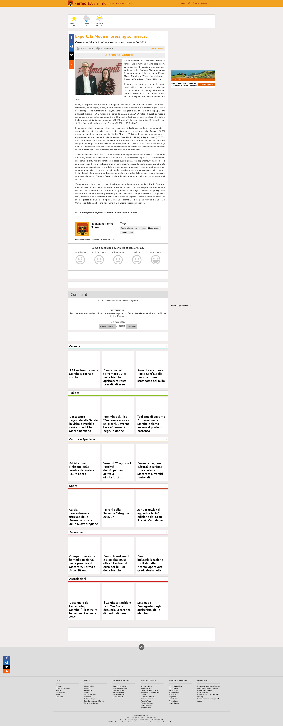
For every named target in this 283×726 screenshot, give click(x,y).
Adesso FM (74, 24)
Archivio (87, 688)
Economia (59, 697)
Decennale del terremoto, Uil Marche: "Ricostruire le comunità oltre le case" (83, 610)
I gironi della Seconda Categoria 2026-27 (116, 513)
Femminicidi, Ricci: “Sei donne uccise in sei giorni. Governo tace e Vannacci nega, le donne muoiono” (116, 425)
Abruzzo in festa (146, 688)
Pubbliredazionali (90, 694)
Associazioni (157, 48)
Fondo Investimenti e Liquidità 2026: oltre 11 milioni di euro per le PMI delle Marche (116, 563)
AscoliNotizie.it (117, 697)
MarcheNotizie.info (119, 686)
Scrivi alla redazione (91, 703)
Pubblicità (153, 722)
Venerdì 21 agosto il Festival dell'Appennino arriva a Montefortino (117, 470)
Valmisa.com (173, 690)
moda (144, 228)
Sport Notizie (173, 699)
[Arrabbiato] (80, 259)
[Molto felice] (155, 259)
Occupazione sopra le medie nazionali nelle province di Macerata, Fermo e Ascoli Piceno (82, 563)
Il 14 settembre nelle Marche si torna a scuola (83, 373)
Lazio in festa (145, 694)
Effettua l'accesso (107, 326)
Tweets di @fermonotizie (181, 306)
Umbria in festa (146, 705)
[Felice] (136, 259)
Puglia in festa (146, 701)
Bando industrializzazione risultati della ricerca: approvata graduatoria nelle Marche (150, 565)
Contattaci (87, 697)
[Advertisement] (193, 49)
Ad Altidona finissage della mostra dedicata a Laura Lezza (81, 468)
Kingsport (172, 697)
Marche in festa (146, 686)
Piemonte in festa (147, 699)
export (137, 228)
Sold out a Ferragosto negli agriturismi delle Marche (149, 608)
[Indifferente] (118, 259)
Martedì (87, 24)
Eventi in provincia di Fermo (94, 701)
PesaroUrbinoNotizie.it (120, 688)
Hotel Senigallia (202, 692)
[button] (182, 3)
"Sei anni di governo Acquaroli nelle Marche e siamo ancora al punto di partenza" (151, 424)
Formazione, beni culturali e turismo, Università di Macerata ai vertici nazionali (150, 470)
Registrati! (131, 326)
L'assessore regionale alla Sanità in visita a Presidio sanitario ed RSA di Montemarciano (83, 424)
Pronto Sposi (173, 701)
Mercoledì (99, 24)
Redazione (88, 690)
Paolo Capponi (127, 233)
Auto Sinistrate (174, 694)
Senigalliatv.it (173, 688)
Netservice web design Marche (208, 686)
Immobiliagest (174, 703)
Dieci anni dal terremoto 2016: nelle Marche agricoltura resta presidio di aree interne (114, 379)
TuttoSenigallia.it (175, 692)
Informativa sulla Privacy (166, 722)
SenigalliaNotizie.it (175, 686)
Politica (58, 690)
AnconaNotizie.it (118, 690)
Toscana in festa (147, 703)
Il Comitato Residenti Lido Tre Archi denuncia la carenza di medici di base (117, 608)
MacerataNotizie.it (118, 692)
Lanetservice (123, 722)
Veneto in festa (146, 707)
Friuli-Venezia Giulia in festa (150, 692)
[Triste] (99, 259)
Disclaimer (145, 722)
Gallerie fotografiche (91, 699)
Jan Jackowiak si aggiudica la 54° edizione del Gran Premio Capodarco (150, 515)
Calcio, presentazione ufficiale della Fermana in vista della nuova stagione (83, 517)
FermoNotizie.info (118, 694)
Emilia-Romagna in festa (149, 690)
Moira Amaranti (154, 228)
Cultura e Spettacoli (63, 688)
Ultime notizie (89, 686)
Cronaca (59, 686)
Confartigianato (127, 228)
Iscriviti (86, 692)
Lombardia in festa (147, 697)
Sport (58, 694)
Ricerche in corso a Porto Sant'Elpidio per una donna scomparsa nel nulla (151, 375)
